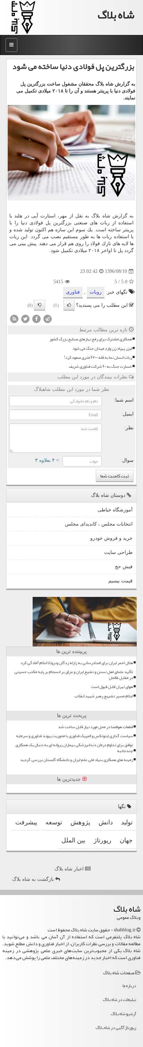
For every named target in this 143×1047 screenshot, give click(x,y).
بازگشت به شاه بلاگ (33, 879)
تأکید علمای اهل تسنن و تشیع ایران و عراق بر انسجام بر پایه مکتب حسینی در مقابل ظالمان (73, 675)
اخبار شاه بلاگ (69, 868)
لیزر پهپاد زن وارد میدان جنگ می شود (102, 348)
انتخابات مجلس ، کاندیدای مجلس (99, 524)
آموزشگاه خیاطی (115, 509)
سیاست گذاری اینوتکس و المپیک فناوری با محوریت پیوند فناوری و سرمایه (74, 736)
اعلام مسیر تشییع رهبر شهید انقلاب (103, 696)
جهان (126, 840)
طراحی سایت (118, 552)
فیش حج (124, 566)
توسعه (53, 822)
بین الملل (73, 840)
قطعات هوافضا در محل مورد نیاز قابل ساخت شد (95, 727)
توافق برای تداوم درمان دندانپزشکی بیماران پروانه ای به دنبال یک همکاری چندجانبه (74, 748)
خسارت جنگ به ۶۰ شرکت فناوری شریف (100, 366)
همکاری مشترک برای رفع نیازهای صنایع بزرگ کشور (90, 339)
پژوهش (80, 822)
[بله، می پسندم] (69, 305)
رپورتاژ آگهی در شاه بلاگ (115, 1027)
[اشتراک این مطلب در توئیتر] (25, 318)
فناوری (73, 292)
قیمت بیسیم (120, 580)
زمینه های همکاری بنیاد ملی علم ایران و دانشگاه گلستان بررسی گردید (76, 760)
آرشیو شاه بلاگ (123, 1013)
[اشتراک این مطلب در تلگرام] (47, 318)
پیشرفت (26, 822)
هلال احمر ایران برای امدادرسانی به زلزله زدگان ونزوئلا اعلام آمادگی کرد (76, 663)
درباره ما (129, 985)
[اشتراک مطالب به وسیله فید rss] (14, 318)
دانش (106, 822)
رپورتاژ (102, 840)
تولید (127, 822)
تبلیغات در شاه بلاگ (119, 999)
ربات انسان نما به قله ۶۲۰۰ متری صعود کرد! (98, 357)
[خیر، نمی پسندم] (39, 305)
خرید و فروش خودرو (111, 538)
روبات (96, 292)
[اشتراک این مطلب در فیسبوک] (36, 318)
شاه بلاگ (116, 14)
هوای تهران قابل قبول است (112, 687)
